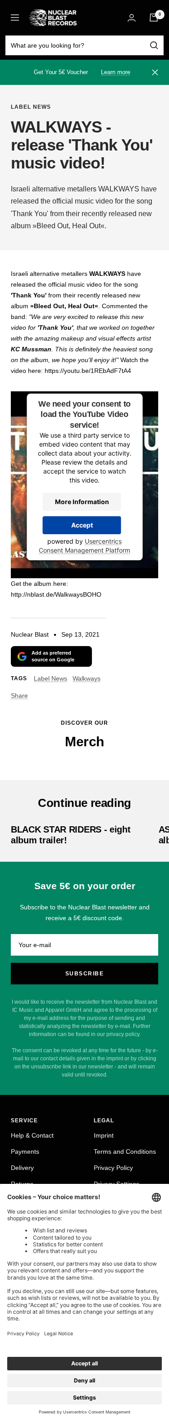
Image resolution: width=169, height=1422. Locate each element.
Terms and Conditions (125, 1151)
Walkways (86, 678)
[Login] (132, 18)
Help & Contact (32, 1135)
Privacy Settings (116, 1183)
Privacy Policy (113, 1167)
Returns (22, 1183)
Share (19, 695)
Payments (25, 1151)
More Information (82, 501)
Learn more (115, 72)
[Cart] (153, 17)
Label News (31, 107)
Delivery (22, 1167)
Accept (82, 525)
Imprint (104, 1135)
